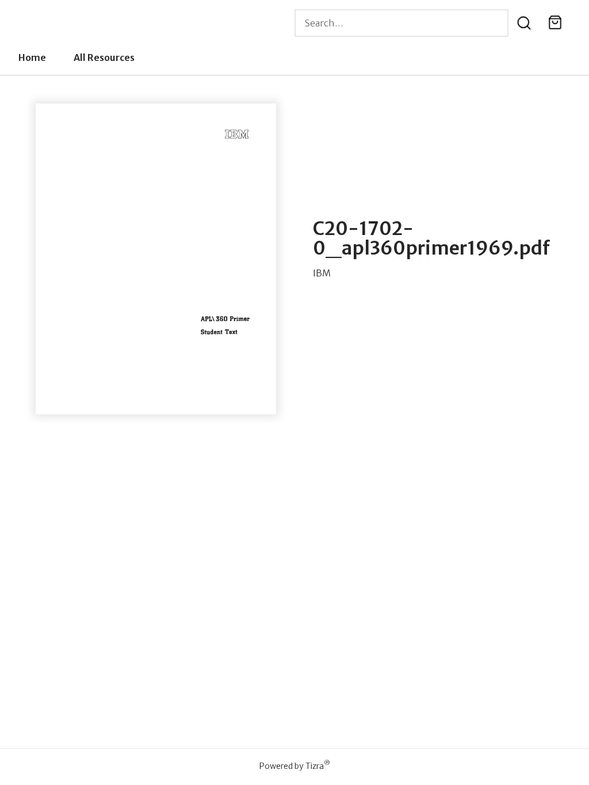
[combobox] (401, 23)
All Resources (104, 57)
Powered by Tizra (294, 765)
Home (32, 57)
